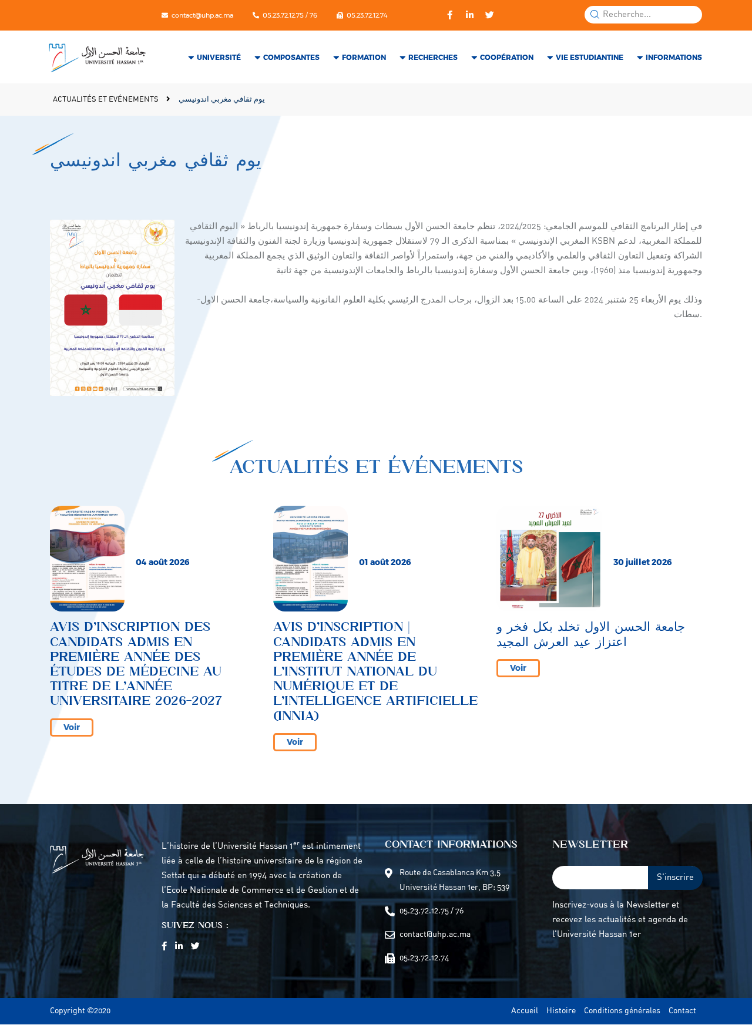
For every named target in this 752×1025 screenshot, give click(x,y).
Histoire (561, 1011)
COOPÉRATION (506, 57)
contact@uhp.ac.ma (202, 15)
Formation (364, 57)
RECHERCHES (433, 57)
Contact (682, 1011)
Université (219, 57)
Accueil (524, 1011)
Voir (71, 727)
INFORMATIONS (674, 57)
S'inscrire (675, 877)
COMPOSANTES (291, 57)
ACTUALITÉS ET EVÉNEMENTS (106, 99)
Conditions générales (622, 1011)
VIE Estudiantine (589, 57)
